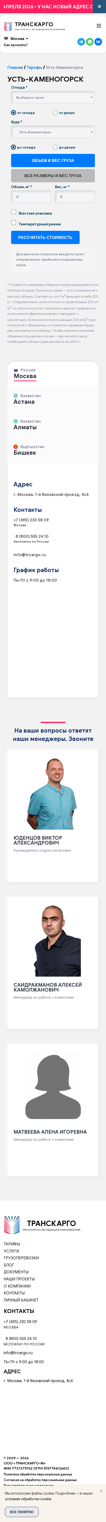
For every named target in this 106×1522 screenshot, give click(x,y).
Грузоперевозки (21, 1258)
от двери (66, 112)
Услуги (11, 1251)
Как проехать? (16, 45)
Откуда (19, 87)
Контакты (14, 1293)
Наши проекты (19, 1279)
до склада (25, 147)
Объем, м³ (21, 187)
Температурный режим (39, 224)
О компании (17, 1286)
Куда (16, 122)
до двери (66, 147)
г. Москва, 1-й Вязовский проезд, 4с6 (51, 494)
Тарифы (34, 67)
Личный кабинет (21, 1300)
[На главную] (12, 1225)
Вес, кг (62, 187)
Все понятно (22, 1512)
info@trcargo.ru (30, 554)
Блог (9, 1265)
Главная (15, 67)
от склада (25, 112)
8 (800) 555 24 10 (31, 536)
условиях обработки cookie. (28, 1499)
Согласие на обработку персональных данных (40, 1480)
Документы (16, 1272)
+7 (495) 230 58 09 (31, 520)
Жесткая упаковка (35, 213)
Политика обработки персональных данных (38, 1474)
